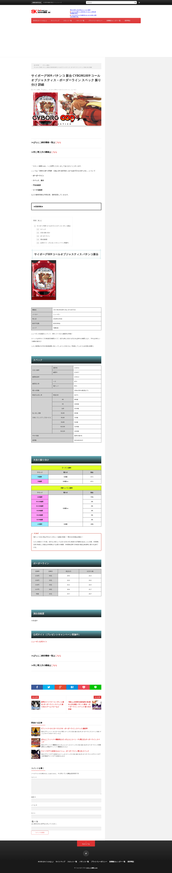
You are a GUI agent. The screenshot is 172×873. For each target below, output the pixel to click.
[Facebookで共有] (37, 687)
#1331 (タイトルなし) (40, 20)
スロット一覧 (67, 20)
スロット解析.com (91, 868)
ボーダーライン (43, 236)
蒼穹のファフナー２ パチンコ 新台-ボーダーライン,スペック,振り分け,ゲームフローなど (52, 704)
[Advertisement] (86, 42)
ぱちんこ (45, 89)
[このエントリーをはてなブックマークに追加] (72, 687)
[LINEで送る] (95, 687)
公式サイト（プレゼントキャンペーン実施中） (53, 243)
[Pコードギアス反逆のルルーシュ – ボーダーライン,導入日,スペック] (35, 754)
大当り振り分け (43, 232)
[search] (135, 2)
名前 (33, 797)
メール (34, 805)
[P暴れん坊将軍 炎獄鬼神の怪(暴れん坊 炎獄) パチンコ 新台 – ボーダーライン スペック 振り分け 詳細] (96, 705)
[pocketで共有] (84, 687)
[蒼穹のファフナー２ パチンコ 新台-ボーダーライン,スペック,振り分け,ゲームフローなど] (35, 705)
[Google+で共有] (60, 687)
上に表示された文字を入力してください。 (44, 823)
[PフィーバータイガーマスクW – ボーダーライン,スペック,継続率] (35, 731)
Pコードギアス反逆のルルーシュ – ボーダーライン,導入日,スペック (65, 751)
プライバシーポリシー (95, 20)
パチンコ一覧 (80, 20)
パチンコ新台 (36, 89)
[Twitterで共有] (49, 687)
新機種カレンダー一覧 (114, 20)
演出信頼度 (42, 239)
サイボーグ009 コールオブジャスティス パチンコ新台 (52, 226)
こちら (58, 142)
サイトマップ (55, 20)
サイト (33, 813)
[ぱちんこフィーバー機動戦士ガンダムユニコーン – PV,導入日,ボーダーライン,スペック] (35, 742)
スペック (41, 229)
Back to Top (86, 844)
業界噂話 (127, 20)
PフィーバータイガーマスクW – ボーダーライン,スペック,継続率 (64, 728)
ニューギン (74, 89)
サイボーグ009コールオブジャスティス (59, 89)
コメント (34, 777)
